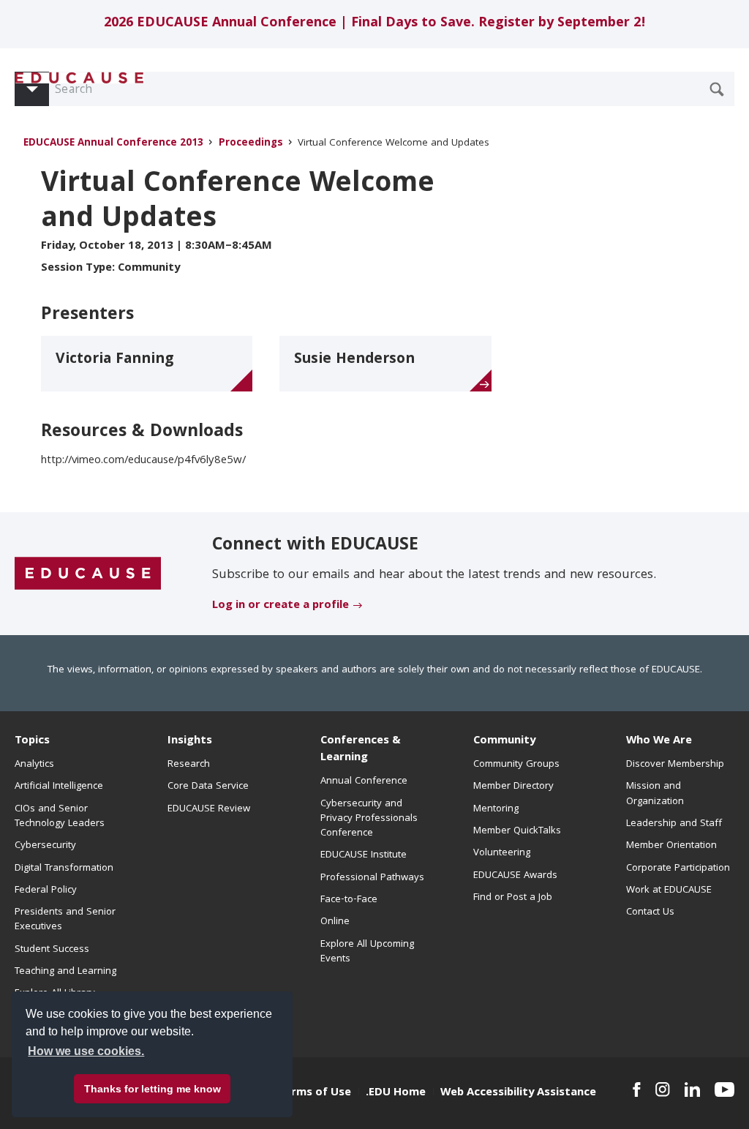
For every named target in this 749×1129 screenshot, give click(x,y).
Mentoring (496, 809)
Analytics (34, 765)
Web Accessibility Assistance (518, 1093)
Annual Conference (363, 781)
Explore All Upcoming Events (367, 952)
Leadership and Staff (674, 824)
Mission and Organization (655, 794)
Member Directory (513, 787)
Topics (32, 741)
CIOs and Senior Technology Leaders (60, 816)
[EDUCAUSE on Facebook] (637, 1089)
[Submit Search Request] (717, 89)
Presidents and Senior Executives (65, 919)
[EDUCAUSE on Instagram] (662, 1089)
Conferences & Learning (360, 750)
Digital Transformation (64, 868)
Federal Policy (46, 890)
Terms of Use (314, 1093)
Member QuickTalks (517, 831)
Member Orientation (671, 846)
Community (504, 741)
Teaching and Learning (65, 972)
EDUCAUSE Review (209, 809)
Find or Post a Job (512, 898)
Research (189, 765)
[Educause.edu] (88, 574)
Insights (190, 741)
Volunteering (501, 853)
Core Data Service (208, 787)
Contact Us (650, 912)
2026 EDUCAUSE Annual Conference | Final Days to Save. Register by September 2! (375, 23)
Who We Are (659, 741)
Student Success (52, 950)
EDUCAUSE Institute (363, 855)
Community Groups (516, 765)
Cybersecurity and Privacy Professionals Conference (369, 819)
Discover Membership (675, 765)
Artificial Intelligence (59, 787)
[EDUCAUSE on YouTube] (724, 1089)
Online (335, 922)
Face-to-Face (348, 900)
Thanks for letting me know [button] (152, 1089)
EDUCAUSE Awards (515, 876)
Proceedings (251, 143)
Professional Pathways (372, 878)
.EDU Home (396, 1093)
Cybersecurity (45, 846)
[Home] (80, 78)
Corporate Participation (678, 868)
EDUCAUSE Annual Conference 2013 (113, 143)
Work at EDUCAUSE (669, 890)
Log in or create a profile (280, 605)
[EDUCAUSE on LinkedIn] (692, 1089)
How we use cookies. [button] (86, 1051)
